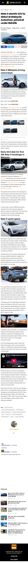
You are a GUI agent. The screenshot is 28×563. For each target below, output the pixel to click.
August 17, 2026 (13, 505)
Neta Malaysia (5, 416)
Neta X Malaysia (20, 416)
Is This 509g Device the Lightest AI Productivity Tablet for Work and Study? (17, 509)
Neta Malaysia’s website (14, 108)
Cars (11, 9)
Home (2, 9)
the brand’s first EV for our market (10, 54)
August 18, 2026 (13, 513)
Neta (3, 414)
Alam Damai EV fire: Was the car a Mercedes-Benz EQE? (17, 502)
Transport (7, 9)
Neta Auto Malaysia (17, 414)
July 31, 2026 (12, 520)
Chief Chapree (14, 429)
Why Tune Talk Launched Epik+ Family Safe (16, 517)
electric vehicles (8, 407)
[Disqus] (14, 461)
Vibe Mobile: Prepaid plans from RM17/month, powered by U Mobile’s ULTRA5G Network (16, 531)
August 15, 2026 (13, 535)
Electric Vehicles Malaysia (8, 409)
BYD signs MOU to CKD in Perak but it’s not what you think (17, 523)
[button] (3, 2)
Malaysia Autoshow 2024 (8, 66)
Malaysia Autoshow (6, 412)
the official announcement (13, 182)
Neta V (15, 52)
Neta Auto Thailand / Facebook (13, 284)
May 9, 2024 (12, 498)
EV (13, 9)
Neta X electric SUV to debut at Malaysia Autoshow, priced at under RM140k (16, 494)
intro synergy (19, 409)
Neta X (12, 416)
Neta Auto (8, 414)
